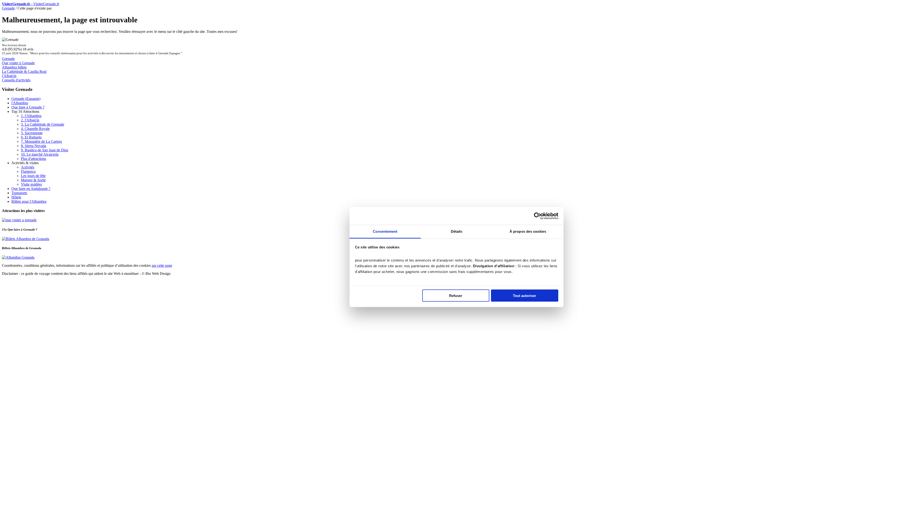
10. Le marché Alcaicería (39, 154)
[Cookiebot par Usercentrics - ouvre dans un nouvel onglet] (537, 215)
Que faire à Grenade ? (27, 107)
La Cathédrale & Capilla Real (24, 71)
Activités (27, 167)
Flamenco (28, 171)
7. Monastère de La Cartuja (41, 141)
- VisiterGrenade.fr (30, 4)
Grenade (8, 8)
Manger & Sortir (33, 180)
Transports (19, 193)
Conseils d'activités (16, 80)
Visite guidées (31, 184)
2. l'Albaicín (30, 120)
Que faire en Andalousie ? (30, 189)
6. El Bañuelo (31, 137)
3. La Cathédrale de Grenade (42, 124)
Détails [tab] (456, 231)
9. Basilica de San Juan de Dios (44, 150)
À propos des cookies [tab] (528, 231)
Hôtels (16, 197)
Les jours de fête (33, 176)
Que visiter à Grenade (18, 63)
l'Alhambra (19, 103)
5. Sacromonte (32, 133)
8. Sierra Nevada (33, 146)
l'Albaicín (9, 76)
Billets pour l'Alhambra (28, 201)
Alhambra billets (14, 67)
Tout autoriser (524, 295)
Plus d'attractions (33, 159)
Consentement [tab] (385, 231)
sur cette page (162, 265)
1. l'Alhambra (31, 116)
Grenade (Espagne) (25, 99)
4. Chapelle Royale (35, 129)
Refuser (455, 295)
